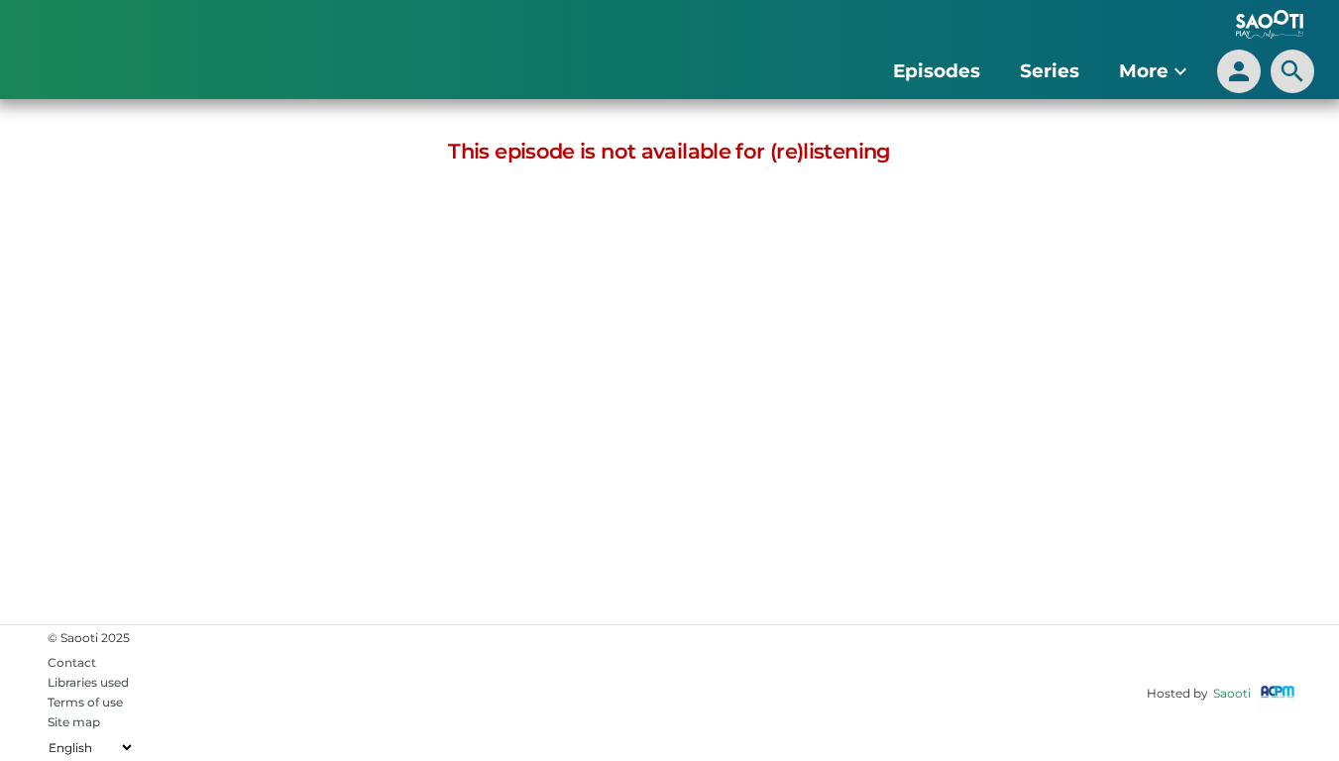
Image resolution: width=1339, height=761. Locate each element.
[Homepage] (128, 54)
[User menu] (1239, 71)
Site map (74, 721)
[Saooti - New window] (1264, 26)
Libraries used (88, 682)
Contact (72, 662)
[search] (1292, 71)
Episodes (936, 70)
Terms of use (85, 702)
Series (1049, 70)
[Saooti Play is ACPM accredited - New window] (1277, 693)
